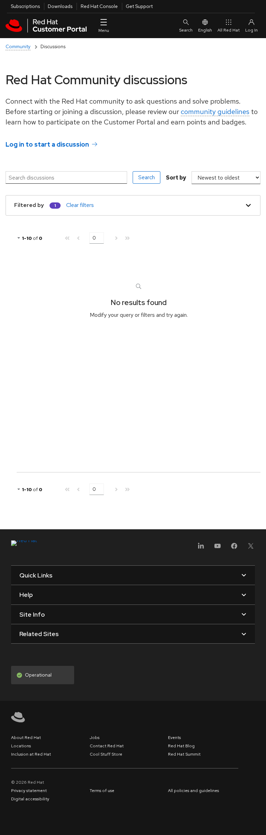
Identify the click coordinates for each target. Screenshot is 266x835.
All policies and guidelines (193, 790)
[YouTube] (217, 548)
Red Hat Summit (184, 754)
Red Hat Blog (181, 746)
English (205, 30)
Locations (21, 746)
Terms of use (102, 790)
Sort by (176, 177)
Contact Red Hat (107, 746)
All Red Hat (229, 30)
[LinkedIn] (201, 548)
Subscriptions (25, 6)
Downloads (60, 6)
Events (174, 737)
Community (18, 46)
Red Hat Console (99, 6)
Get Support (139, 6)
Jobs (94, 737)
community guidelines (215, 111)
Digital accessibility (30, 799)
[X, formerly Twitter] (251, 548)
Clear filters (80, 205)
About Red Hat (26, 737)
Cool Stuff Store (106, 754)
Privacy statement (29, 790)
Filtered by (29, 205)
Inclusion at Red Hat (31, 754)
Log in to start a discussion (47, 144)
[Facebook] (234, 548)
